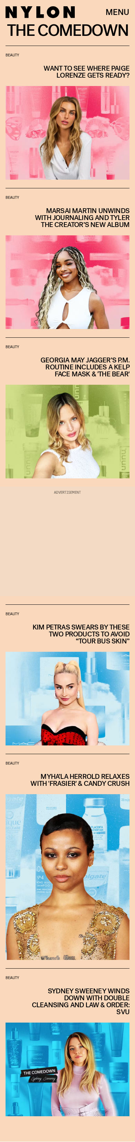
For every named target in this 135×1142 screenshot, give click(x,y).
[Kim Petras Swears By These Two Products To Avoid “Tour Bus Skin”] (67, 675)
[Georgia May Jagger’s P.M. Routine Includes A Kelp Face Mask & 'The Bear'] (67, 408)
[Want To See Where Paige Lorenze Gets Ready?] (67, 113)
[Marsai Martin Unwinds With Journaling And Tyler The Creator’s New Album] (67, 258)
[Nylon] (40, 12)
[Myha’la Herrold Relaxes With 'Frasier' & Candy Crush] (67, 857)
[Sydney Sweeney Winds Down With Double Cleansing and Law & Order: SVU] (67, 1042)
